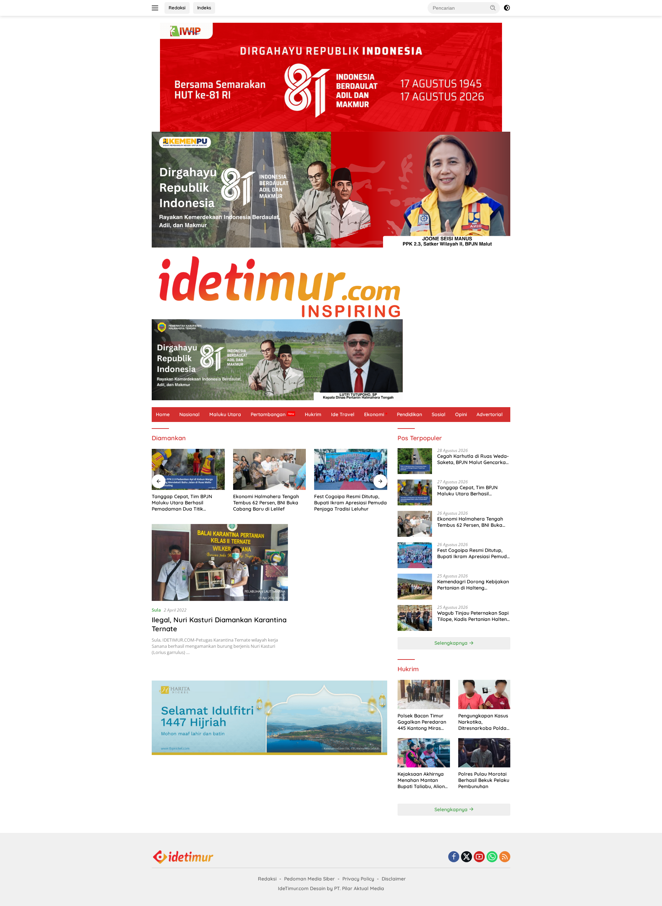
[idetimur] (331, 286)
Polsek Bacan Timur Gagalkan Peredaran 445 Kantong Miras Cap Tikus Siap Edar (422, 722)
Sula (156, 610)
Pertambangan (268, 414)
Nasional (189, 414)
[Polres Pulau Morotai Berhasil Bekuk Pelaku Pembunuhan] (484, 752)
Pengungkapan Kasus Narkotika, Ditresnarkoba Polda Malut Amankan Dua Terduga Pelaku (483, 722)
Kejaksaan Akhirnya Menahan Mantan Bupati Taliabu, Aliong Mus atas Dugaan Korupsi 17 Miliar (423, 780)
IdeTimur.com (293, 888)
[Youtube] (479, 857)
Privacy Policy (358, 879)
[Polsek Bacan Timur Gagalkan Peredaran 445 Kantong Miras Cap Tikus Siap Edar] (424, 694)
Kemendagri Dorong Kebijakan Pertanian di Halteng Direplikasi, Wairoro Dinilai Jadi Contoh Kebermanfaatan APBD (473, 584)
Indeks (204, 7)
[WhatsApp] (492, 857)
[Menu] (156, 8)
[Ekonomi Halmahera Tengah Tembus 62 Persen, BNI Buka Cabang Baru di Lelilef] (269, 469)
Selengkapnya (451, 643)
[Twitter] (466, 857)
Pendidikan (409, 414)
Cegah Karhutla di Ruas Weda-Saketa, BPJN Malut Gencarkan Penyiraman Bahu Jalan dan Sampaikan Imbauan (473, 459)
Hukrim (313, 414)
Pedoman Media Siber (309, 879)
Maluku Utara (225, 414)
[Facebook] (453, 857)
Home (163, 414)
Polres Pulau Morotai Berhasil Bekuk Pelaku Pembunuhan (483, 780)
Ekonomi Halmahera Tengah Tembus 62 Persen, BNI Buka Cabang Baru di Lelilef (266, 502)
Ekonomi (374, 414)
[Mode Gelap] (506, 8)
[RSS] (504, 857)
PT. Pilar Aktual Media (359, 888)
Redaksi (177, 7)
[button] (493, 7)
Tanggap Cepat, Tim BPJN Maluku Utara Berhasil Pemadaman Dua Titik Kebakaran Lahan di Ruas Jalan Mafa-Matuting (182, 502)
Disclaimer (394, 879)
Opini (461, 414)
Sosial (438, 414)
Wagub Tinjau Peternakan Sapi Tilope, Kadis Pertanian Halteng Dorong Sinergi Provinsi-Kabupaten (473, 616)
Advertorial (490, 414)
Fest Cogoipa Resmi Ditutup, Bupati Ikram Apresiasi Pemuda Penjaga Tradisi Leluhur (350, 502)
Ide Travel (342, 414)
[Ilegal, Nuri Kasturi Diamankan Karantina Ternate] (220, 562)
